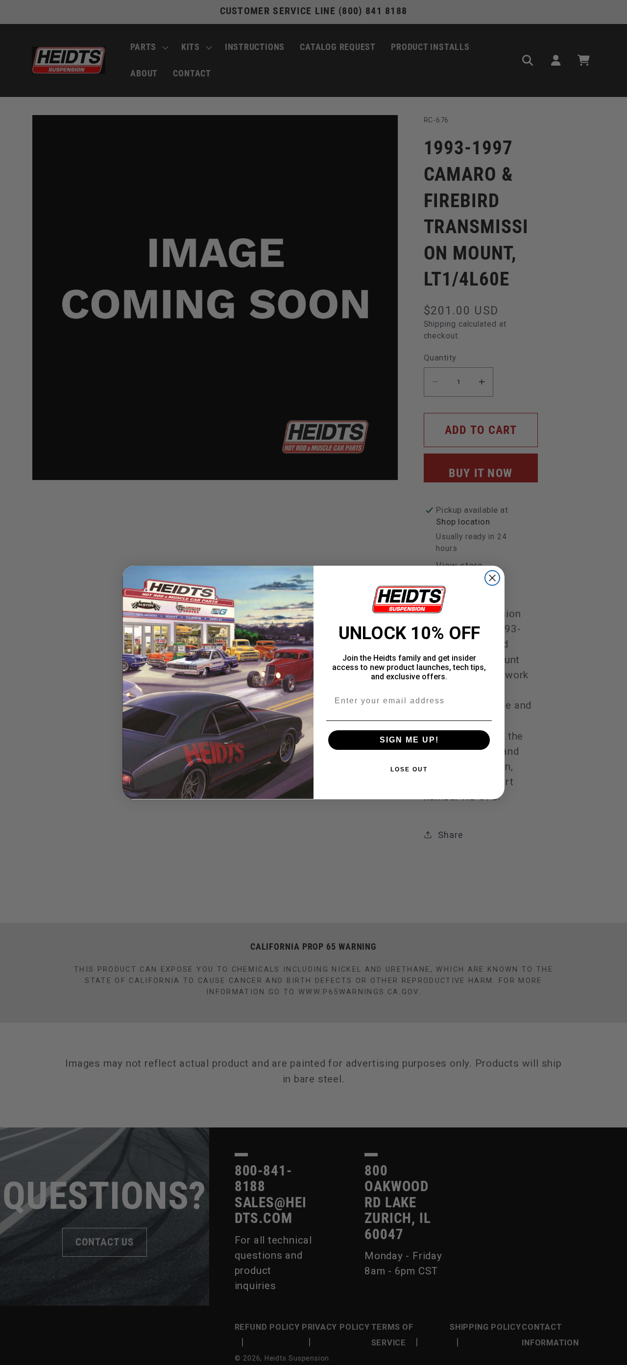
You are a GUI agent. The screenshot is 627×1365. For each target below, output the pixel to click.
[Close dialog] (492, 578)
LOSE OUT (409, 769)
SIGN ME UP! (409, 740)
